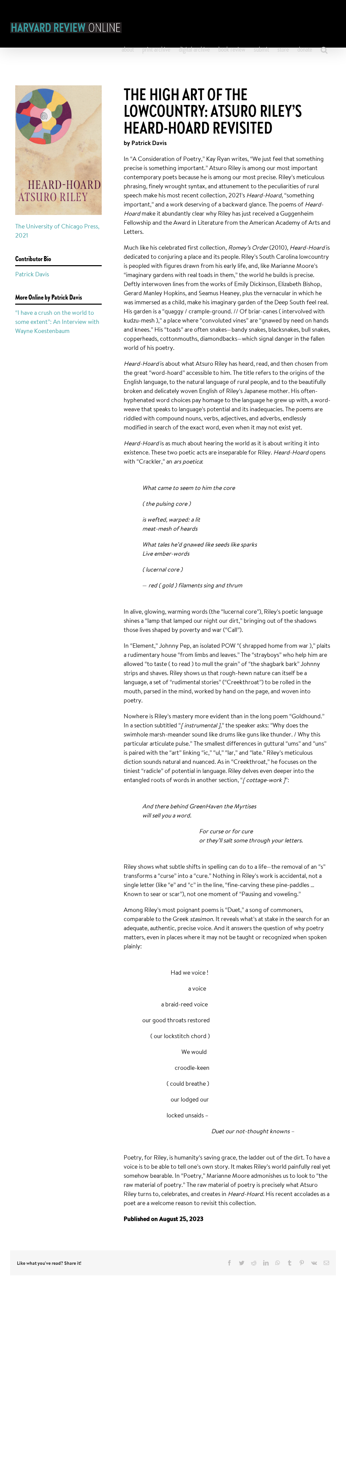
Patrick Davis (32, 274)
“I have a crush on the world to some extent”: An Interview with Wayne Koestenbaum (57, 321)
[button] (324, 50)
